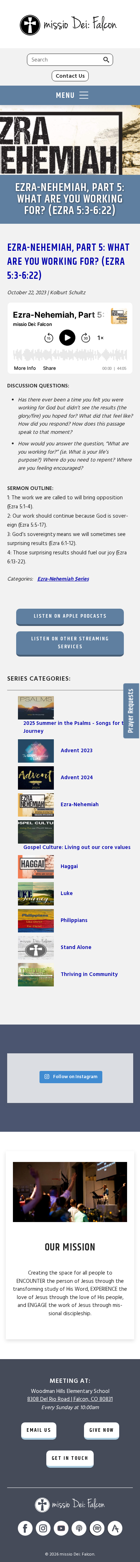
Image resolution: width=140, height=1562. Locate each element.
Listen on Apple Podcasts (70, 616)
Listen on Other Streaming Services (70, 643)
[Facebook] (25, 1529)
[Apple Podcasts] (79, 1529)
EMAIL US (39, 1430)
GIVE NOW (101, 1430)
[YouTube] (61, 1529)
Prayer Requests (131, 711)
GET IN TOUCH (70, 1458)
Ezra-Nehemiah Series (63, 579)
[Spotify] (97, 1529)
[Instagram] (43, 1529)
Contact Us (70, 76)
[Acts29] (115, 1529)
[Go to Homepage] (70, 26)
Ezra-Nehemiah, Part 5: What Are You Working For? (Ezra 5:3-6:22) (68, 261)
